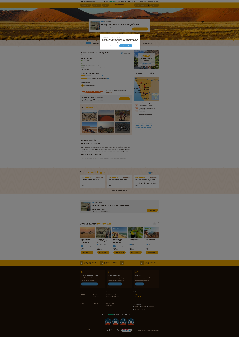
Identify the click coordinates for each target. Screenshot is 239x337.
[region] (120, 42)
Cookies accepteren (126, 45)
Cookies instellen (112, 45)
